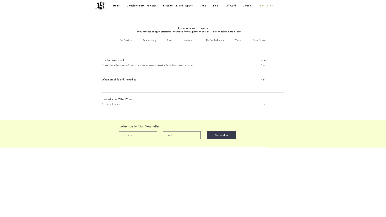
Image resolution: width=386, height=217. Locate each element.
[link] (126, 40)
